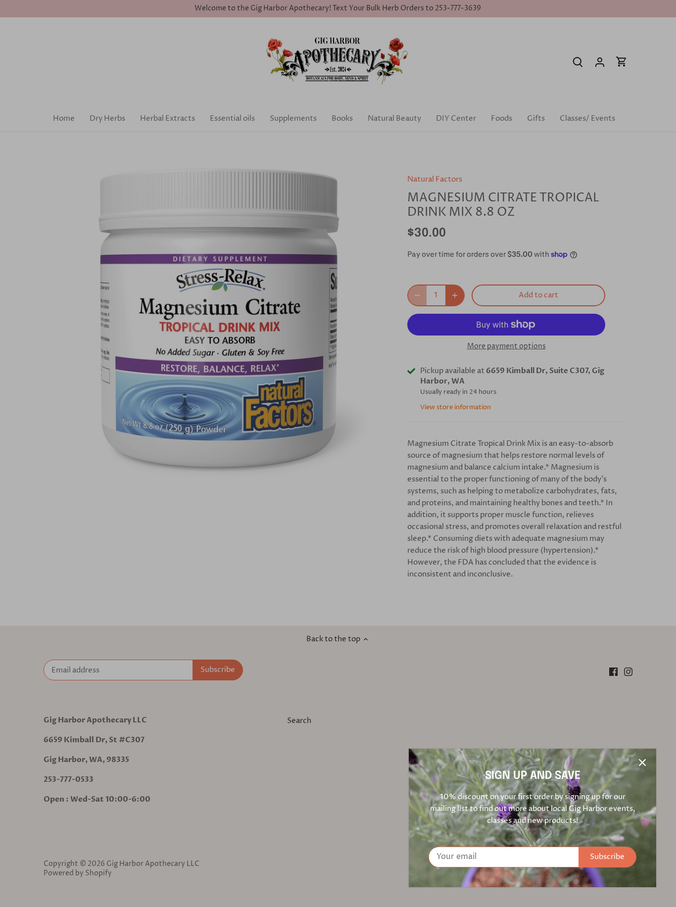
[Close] (642, 762)
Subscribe (607, 857)
